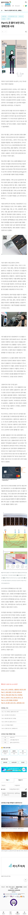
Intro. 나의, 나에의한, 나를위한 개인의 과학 (10, 711)
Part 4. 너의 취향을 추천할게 (7, 725)
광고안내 (25, 887)
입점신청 (16, 888)
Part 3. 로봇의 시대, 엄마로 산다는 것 (9, 721)
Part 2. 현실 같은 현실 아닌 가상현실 (9, 718)
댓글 (7, 780)
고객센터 (11, 888)
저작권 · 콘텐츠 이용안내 (10, 887)
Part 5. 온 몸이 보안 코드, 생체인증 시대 (9, 728)
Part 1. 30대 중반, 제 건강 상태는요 (9, 715)
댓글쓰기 (20, 780)
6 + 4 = (3, 789)
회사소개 (3, 887)
